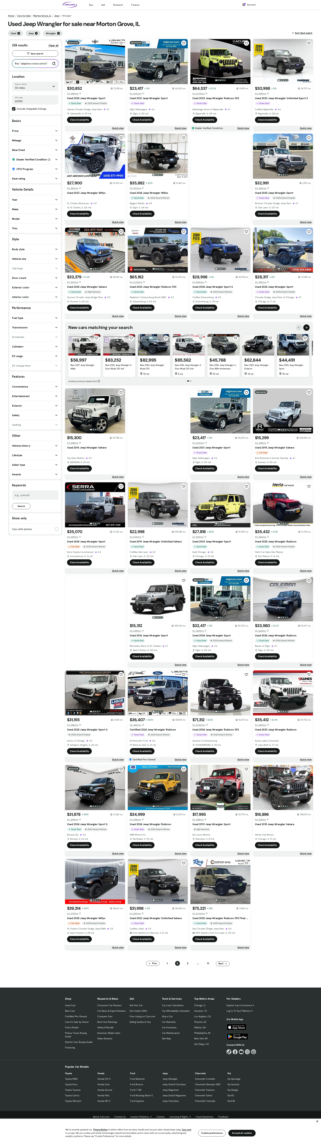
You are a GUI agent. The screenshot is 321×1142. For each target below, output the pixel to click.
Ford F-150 (135, 1089)
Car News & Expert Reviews (111, 1010)
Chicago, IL (200, 1005)
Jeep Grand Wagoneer (174, 1095)
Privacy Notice (100, 1129)
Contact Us (120, 1116)
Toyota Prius (71, 1084)
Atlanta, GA (200, 1027)
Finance (135, 4)
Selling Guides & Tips (140, 1021)
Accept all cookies (242, 1132)
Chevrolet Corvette (205, 1078)
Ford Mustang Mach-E (141, 1095)
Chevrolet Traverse (205, 1089)
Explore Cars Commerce (239, 1005)
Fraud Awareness (204, 1116)
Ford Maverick (137, 1078)
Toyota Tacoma (72, 1089)
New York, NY (201, 1038)
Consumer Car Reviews (109, 1005)
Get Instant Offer (138, 1010)
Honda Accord (104, 1089)
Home (11, 15)
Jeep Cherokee (171, 1100)
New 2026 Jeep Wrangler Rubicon (256, 367)
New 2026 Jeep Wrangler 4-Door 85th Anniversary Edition (223, 369)
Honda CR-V (104, 1078)
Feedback (223, 1116)
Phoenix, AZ (200, 1021)
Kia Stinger (233, 1089)
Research (118, 4)
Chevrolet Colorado (205, 1100)
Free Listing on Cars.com (142, 1016)
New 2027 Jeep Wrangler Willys (82, 367)
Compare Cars (104, 1016)
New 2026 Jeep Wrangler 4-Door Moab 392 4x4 (118, 367)
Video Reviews (104, 1038)
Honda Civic (103, 1084)
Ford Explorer (137, 1100)
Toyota (68, 1073)
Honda (100, 1073)
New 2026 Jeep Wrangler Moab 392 (152, 367)
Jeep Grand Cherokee (174, 1084)
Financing (70, 1047)
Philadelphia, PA (202, 1032)
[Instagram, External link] (247, 1051)
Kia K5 (231, 1095)
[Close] (317, 1121)
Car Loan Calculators (173, 1005)
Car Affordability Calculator (176, 1010)
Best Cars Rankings (107, 1021)
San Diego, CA (201, 1044)
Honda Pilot (103, 1095)
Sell (103, 4)
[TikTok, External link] (229, 1051)
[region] (160, 1130)
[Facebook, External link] (235, 1051)
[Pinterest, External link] (253, 1051)
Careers (160, 1116)
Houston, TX (200, 1010)
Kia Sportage (234, 1078)
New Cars (70, 1010)
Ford (132, 1073)
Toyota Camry (72, 1095)
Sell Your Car (136, 1005)
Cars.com (186, 1129)
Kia (229, 1073)
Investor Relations (139, 1116)
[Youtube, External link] (241, 1051)
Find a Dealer (72, 1027)
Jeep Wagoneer (171, 1089)
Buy (91, 4)
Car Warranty (169, 1021)
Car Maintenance (171, 1032)
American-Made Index (108, 1032)
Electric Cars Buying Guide (78, 1042)
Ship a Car (167, 1016)
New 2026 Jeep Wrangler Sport (291, 367)
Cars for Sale (24, 15)
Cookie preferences (212, 1132)
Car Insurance (169, 1027)
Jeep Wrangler (170, 1078)
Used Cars (70, 1005)
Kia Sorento (233, 1084)
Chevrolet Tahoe (203, 1095)
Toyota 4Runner (73, 1100)
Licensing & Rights (178, 1116)
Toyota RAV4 (71, 1078)
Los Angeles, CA (202, 1016)
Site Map (166, 1038)
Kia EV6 (231, 1100)
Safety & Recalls (105, 1027)
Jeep (56, 15)
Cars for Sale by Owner (77, 1021)
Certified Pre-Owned (76, 1016)
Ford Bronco (136, 1084)
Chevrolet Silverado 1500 (207, 1084)
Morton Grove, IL (42, 15)
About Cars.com (101, 1116)
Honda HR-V (103, 1100)
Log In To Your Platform (239, 1010)
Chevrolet (200, 1073)
